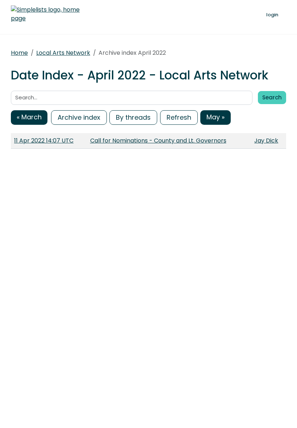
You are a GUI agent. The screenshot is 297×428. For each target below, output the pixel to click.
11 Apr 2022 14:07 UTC (44, 140)
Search (272, 97)
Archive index (79, 117)
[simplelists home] (45, 14)
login (272, 14)
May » (215, 117)
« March (29, 117)
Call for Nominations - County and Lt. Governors (158, 140)
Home (19, 53)
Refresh (179, 117)
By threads (133, 117)
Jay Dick (266, 140)
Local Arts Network (63, 53)
